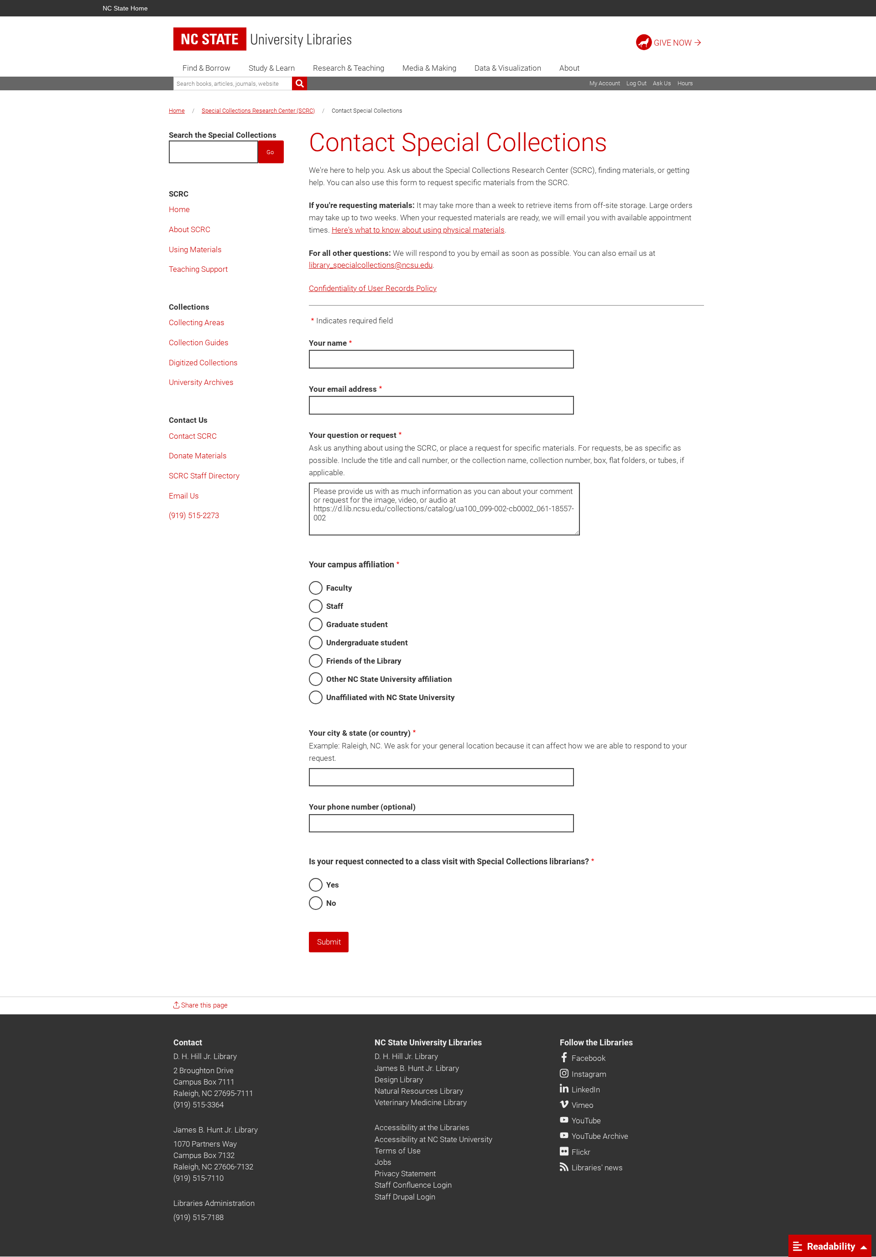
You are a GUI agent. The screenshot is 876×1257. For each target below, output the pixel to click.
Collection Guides (199, 342)
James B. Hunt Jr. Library (215, 1129)
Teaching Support (198, 269)
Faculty (339, 587)
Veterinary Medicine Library (421, 1102)
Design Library (399, 1079)
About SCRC (189, 229)
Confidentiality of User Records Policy (373, 288)
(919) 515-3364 (198, 1104)
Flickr (580, 1152)
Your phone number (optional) (362, 806)
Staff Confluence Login (413, 1184)
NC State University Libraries (428, 1043)
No (331, 903)
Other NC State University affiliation (389, 679)
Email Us (184, 495)
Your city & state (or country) (360, 733)
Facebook (587, 1058)
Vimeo (582, 1105)
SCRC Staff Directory (204, 475)
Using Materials (195, 249)
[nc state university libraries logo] (262, 39)
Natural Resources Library (419, 1091)
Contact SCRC (193, 436)
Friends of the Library (364, 660)
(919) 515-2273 (194, 515)
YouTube (585, 1120)
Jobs (383, 1162)
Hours (685, 83)
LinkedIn (585, 1089)
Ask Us (662, 83)
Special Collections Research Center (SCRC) (258, 110)
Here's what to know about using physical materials (418, 229)
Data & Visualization (507, 68)
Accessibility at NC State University (433, 1139)
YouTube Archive (599, 1136)
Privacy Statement (405, 1173)
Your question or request (352, 435)
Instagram (588, 1074)
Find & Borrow (206, 68)
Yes (332, 884)
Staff (334, 606)
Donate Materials (198, 455)
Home (177, 110)
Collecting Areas (196, 322)
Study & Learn (272, 68)
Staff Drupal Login (405, 1196)
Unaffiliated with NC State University (390, 697)
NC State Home (125, 8)
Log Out (636, 83)
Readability (830, 1246)
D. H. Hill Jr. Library (205, 1056)
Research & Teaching (348, 68)
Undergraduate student (367, 642)
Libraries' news (596, 1167)
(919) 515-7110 (198, 1178)
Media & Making (429, 68)
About (569, 68)
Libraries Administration (214, 1203)
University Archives (201, 382)
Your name (328, 343)
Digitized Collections (203, 362)
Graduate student (357, 624)
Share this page (203, 1005)
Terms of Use (398, 1150)
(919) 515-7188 (198, 1217)
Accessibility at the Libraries (422, 1127)
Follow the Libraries (596, 1043)
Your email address (343, 389)
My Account (604, 83)
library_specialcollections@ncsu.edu (371, 265)
